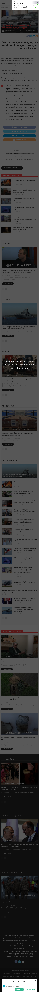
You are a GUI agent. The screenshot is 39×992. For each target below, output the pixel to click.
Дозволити (19, 989)
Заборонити (30, 989)
